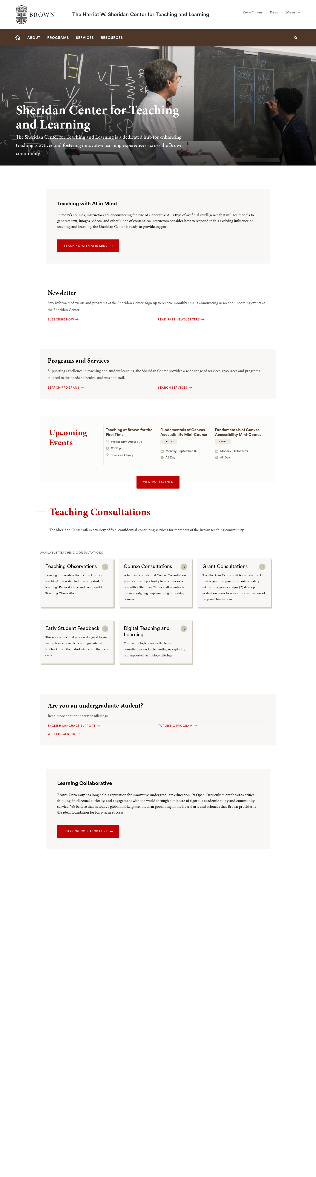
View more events (158, 481)
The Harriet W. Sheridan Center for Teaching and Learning (140, 14)
